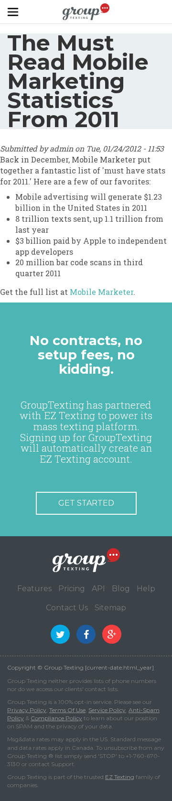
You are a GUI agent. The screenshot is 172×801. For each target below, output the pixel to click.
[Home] (86, 11)
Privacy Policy (26, 710)
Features (34, 588)
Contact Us (67, 607)
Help (146, 588)
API (98, 588)
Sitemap (110, 607)
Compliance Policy (56, 718)
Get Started (86, 503)
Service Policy (107, 710)
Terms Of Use (67, 710)
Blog (121, 588)
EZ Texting (119, 776)
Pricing (71, 588)
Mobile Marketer (101, 292)
